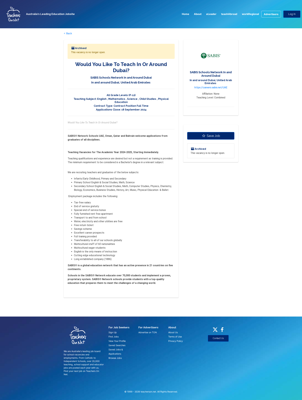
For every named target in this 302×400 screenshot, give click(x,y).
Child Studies (147, 98)
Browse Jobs (115, 358)
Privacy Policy (175, 341)
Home (185, 14)
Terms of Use (175, 336)
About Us (173, 332)
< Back (68, 33)
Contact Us (218, 338)
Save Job (213, 136)
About (197, 14)
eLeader (211, 14)
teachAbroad (229, 14)
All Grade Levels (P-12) (121, 95)
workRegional (250, 14)
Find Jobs (114, 336)
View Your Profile (117, 341)
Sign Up (113, 332)
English (101, 98)
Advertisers (271, 14)
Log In (292, 14)
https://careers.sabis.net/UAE (210, 87)
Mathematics (116, 98)
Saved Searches (117, 345)
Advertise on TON (147, 332)
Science (132, 98)
